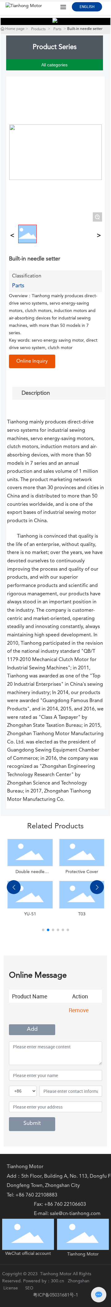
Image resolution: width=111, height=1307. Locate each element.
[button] (43, 930)
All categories (54, 64)
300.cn (57, 1281)
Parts (57, 29)
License (10, 1288)
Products (38, 29)
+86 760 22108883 (36, 1195)
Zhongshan (79, 1281)
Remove (78, 1010)
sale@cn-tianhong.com (75, 1213)
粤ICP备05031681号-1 (55, 1295)
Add (32, 1029)
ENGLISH (87, 6)
